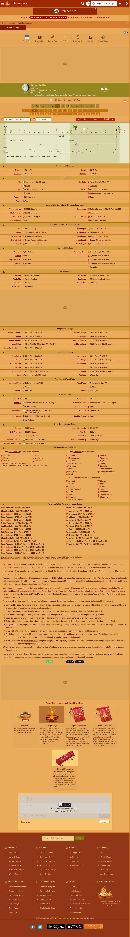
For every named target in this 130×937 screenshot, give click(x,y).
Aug (72, 106)
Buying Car (74, 861)
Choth (27, 186)
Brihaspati (75, 637)
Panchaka (112, 588)
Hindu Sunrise (75, 891)
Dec (92, 106)
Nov (87, 106)
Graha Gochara (45, 874)
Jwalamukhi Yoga (10, 594)
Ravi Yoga (120, 591)
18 (32, 114)
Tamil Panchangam (47, 887)
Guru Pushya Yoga (72, 591)
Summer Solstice (16, 865)
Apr (52, 106)
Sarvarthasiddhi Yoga (17, 887)
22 (52, 114)
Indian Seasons (76, 887)
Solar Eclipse (14, 853)
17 (106, 111)
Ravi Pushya (14, 904)
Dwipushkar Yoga (24, 591)
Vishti (92, 193)
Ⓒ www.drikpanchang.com (110, 903)
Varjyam (18, 367)
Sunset (83, 170)
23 (57, 114)
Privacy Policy (111, 905)
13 (85, 111)
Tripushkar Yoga (39, 591)
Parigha (28, 189)
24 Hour (67, 100)
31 (98, 114)
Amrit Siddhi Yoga (107, 591)
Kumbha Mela (75, 912)
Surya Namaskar (31, 640)
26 (73, 114)
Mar (47, 106)
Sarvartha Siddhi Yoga (68, 95)
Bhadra (37, 95)
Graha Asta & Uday (47, 865)
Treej (27, 182)
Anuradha (94, 182)
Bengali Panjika (76, 908)
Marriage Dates (76, 853)
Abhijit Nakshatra (107, 874)
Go (79, 838)
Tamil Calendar (45, 895)
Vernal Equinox (15, 861)
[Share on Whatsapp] (49, 661)
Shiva (27, 193)
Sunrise (18, 170)
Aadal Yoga (81, 95)
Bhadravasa (16, 410)
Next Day (108, 119)
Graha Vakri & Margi (47, 870)
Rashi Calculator (76, 895)
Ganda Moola (54, 95)
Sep (77, 106)
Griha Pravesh (76, 857)
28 (83, 114)
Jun (62, 106)
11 (75, 111)
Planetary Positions (47, 861)
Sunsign (18, 256)
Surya (64, 637)
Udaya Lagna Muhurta (74, 507)
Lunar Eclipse (14, 857)
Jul (67, 106)
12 (80, 111)
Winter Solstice (15, 874)
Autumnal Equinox (16, 870)
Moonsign (17, 252)
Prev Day (82, 119)
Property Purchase (77, 865)
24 (62, 114)
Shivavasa (17, 416)
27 (78, 114)
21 (47, 114)
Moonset (82, 174)
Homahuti (17, 399)
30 (93, 114)
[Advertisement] (65, 64)
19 (37, 114)
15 (95, 111)
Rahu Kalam (16, 356)
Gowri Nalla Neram (47, 891)
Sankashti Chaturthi (105, 647)
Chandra (57, 637)
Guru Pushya (14, 908)
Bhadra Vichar (106, 861)
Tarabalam (78, 452)
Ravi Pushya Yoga (55, 591)
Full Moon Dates (46, 853)
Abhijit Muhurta (12, 624)
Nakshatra (82, 182)
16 (101, 111)
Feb (42, 106)
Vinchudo (44, 95)
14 (90, 111)
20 (42, 114)
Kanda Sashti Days (47, 908)
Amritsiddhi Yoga (15, 891)
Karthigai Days (45, 899)
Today (95, 119)
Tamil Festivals (45, 904)
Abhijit (18, 336)
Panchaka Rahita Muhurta (11, 507)
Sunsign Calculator (77, 899)
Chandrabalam (14, 452)
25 (68, 114)
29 (88, 114)
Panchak (103, 853)
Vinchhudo (12, 591)
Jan (37, 106)
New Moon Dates (46, 857)
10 (70, 111)
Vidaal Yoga (91, 95)
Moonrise (17, 174)
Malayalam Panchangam (80, 904)
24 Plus (77, 100)
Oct (82, 106)
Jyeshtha (93, 186)
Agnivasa (17, 403)
